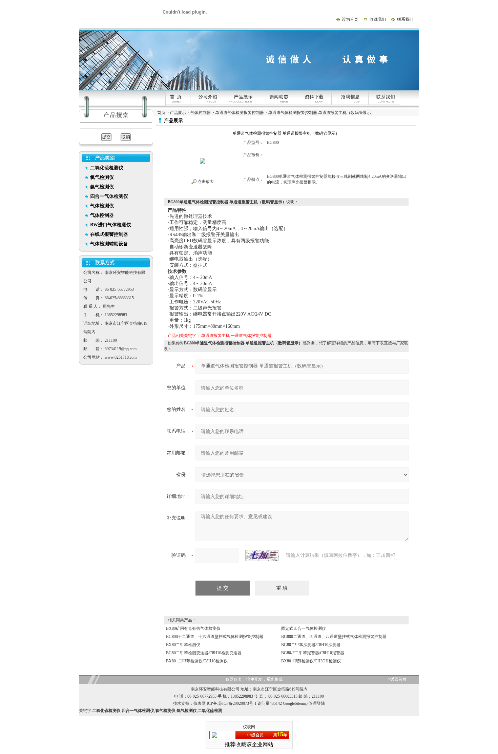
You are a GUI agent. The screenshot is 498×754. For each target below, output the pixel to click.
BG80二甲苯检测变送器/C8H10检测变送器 (204, 653)
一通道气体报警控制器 (251, 335)
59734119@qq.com (121, 348)
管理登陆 (317, 703)
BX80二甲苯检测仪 (183, 644)
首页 (161, 112)
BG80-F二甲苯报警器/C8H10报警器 (312, 653)
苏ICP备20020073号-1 (237, 703)
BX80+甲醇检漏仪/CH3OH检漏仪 (311, 661)
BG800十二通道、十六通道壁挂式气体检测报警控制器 (214, 636)
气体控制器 (200, 112)
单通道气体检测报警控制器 (239, 112)
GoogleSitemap (295, 703)
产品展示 (178, 112)
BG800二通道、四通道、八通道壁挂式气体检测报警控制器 (334, 636)
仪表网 (199, 703)
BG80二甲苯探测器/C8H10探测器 (310, 644)
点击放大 (205, 181)
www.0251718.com (121, 357)
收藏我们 (378, 19)
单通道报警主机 (215, 335)
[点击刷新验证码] (262, 555)
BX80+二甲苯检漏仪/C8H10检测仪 (197, 661)
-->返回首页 (396, 679)
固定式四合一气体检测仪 (303, 628)
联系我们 (405, 19)
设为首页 (350, 19)
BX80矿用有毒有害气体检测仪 (193, 628)
